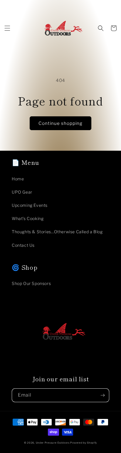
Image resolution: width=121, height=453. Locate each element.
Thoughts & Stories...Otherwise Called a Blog (57, 231)
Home (18, 178)
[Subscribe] (102, 395)
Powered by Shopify (83, 442)
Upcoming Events (30, 205)
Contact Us (23, 245)
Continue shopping (60, 123)
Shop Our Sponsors (31, 283)
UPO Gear (22, 191)
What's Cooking (27, 218)
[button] (7, 28)
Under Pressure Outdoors (53, 442)
